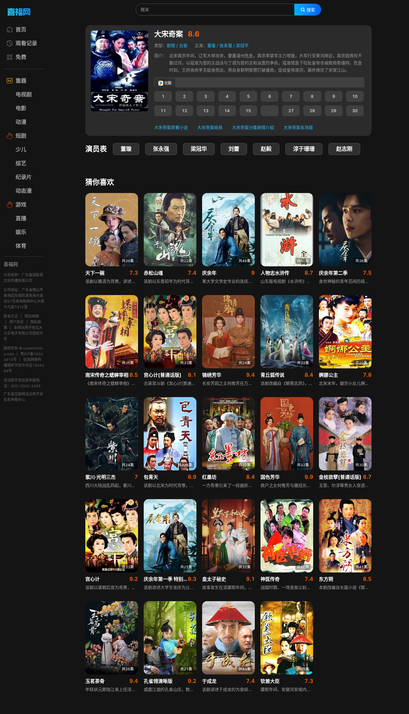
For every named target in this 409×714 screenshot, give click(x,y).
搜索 (311, 9)
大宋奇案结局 (209, 127)
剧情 (171, 45)
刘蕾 (233, 149)
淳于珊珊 (304, 149)
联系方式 (11, 316)
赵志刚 (344, 149)
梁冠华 (242, 45)
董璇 (211, 45)
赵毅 (266, 149)
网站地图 (32, 316)
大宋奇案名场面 (298, 127)
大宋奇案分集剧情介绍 (253, 127)
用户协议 (16, 322)
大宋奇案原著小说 (171, 127)
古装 (183, 45)
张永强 (225, 45)
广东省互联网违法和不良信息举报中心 (23, 397)
